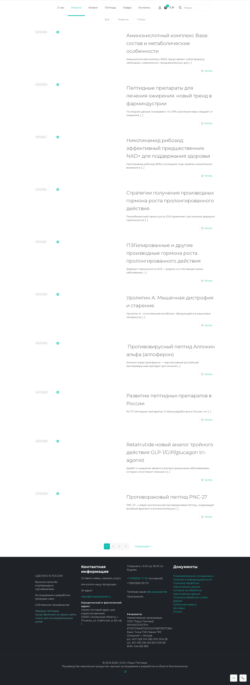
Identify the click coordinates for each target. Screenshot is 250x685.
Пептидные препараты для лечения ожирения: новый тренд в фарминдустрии (169, 95)
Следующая (142, 546)
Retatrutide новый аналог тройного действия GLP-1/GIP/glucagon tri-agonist (169, 452)
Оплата (177, 611)
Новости (123, 19)
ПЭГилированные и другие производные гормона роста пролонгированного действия (163, 253)
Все (107, 19)
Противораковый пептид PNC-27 (166, 497)
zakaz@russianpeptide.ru (96, 596)
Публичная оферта (184, 604)
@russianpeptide (157, 591)
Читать (208, 70)
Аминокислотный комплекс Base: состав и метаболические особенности (167, 43)
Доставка (179, 608)
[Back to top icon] (233, 678)
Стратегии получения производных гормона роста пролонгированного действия (170, 200)
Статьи (141, 19)
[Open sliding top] (125, 4)
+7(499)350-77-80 (137, 578)
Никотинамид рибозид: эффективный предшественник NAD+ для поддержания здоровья (168, 148)
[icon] (125, 671)
